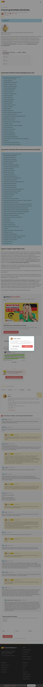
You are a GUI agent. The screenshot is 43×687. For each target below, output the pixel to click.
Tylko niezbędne (15, 346)
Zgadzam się (27, 346)
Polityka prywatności (14, 348)
